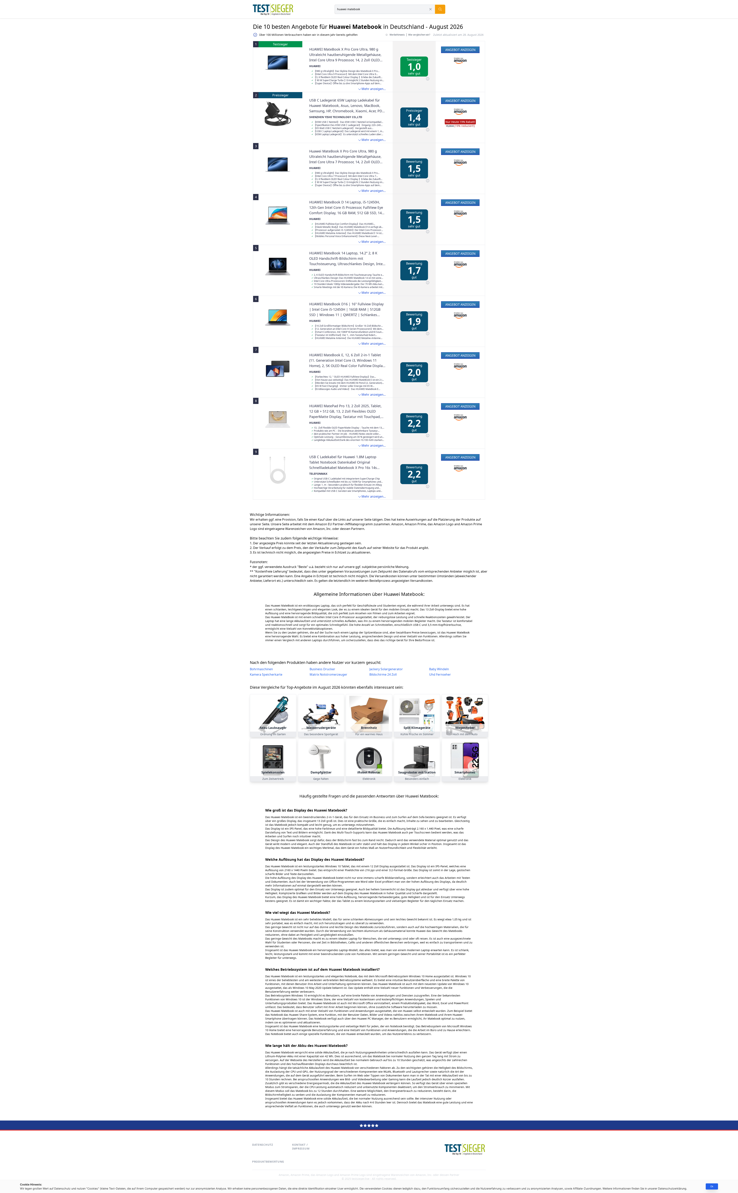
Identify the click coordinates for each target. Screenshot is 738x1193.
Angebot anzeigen (460, 50)
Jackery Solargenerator (386, 669)
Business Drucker (322, 669)
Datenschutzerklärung (672, 1188)
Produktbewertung (268, 1161)
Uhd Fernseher (440, 674)
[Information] (428, 79)
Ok (711, 1186)
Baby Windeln (439, 669)
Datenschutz (262, 1144)
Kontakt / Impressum (300, 1146)
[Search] (440, 9)
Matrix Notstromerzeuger (328, 674)
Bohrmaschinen (261, 669)
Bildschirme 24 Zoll (383, 674)
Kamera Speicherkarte (266, 674)
